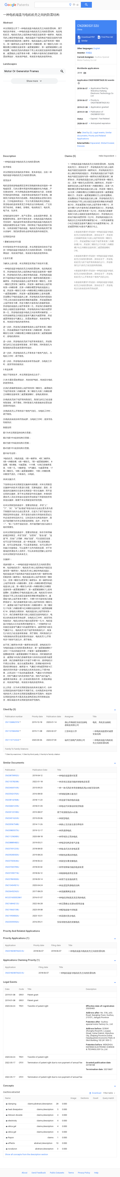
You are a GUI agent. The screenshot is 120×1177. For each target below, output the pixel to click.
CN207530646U (12, 861)
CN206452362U (12, 891)
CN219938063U (12, 916)
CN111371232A (12, 740)
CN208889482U (12, 842)
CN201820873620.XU (14, 951)
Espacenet (95, 143)
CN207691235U (12, 848)
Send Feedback (39, 1173)
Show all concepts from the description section (26, 1154)
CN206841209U (12, 806)
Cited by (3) (87, 132)
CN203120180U (12, 812)
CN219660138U (12, 909)
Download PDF (88, 37)
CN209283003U (12, 855)
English (96, 48)
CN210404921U (12, 885)
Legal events (99, 132)
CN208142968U (12, 800)
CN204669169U (12, 787)
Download (96, 1093)
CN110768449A (12, 731)
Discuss (81, 146)
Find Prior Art (107, 37)
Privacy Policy (84, 1173)
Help (96, 1173)
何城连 (89, 53)
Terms (71, 1173)
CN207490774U (12, 873)
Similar (84, 41)
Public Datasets (57, 1173)
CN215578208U (12, 781)
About (24, 1173)
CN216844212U (12, 903)
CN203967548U (12, 824)
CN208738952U (12, 775)
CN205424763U (12, 794)
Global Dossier (107, 143)
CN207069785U (12, 867)
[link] (10, 1104)
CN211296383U (12, 836)
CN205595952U (12, 922)
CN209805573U (12, 830)
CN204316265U (12, 818)
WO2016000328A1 (13, 897)
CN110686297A (12, 722)
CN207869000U (12, 879)
